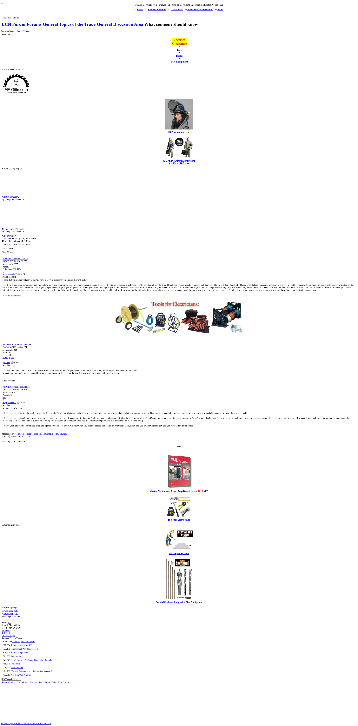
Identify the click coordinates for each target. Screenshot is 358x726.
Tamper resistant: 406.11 (21, 645)
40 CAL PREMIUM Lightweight (179, 161)
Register (7, 17)
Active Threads (23, 31)
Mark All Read (36, 682)
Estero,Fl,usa (8, 357)
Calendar (12, 31)
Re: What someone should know (17, 344)
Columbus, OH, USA (12, 269)
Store (220, 9)
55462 (6, 389)
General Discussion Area (120, 24)
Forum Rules (22, 682)
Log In (16, 17)
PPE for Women (176, 132)
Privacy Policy (8, 682)
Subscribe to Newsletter (200, 9)
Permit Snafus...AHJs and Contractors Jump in (31, 660)
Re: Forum (15, 664)
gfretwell (37, 434)
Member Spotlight (10, 607)
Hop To (5, 436)
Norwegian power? (19, 652)
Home (140, 9)
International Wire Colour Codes (25, 649)
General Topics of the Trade (69, 24)
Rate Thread (7, 252)
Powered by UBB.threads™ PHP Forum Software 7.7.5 (26, 723)
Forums (34, 24)
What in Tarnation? (10, 197)
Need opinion (17, 667)
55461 (6, 347)
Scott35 (55, 434)
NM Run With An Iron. (21, 675)
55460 (6, 261)
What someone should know (15, 258)
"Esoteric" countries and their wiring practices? (31, 671)
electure (29, 434)
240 (9, 622)
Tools (179, 50)
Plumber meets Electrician (13, 229)
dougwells (19, 434)
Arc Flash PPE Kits (179, 163)
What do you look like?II (23, 641)
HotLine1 (47, 434)
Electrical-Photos (157, 9)
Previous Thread (10, 244)
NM (4, 397)
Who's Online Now (10, 236)
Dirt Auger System (179, 553)
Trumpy (63, 434)
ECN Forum (13, 24)
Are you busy (17, 656)
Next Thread (24, 244)
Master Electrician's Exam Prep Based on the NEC (179, 491)
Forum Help (50, 682)
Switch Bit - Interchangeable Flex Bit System (179, 602)
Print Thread (7, 248)
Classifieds (177, 9)
